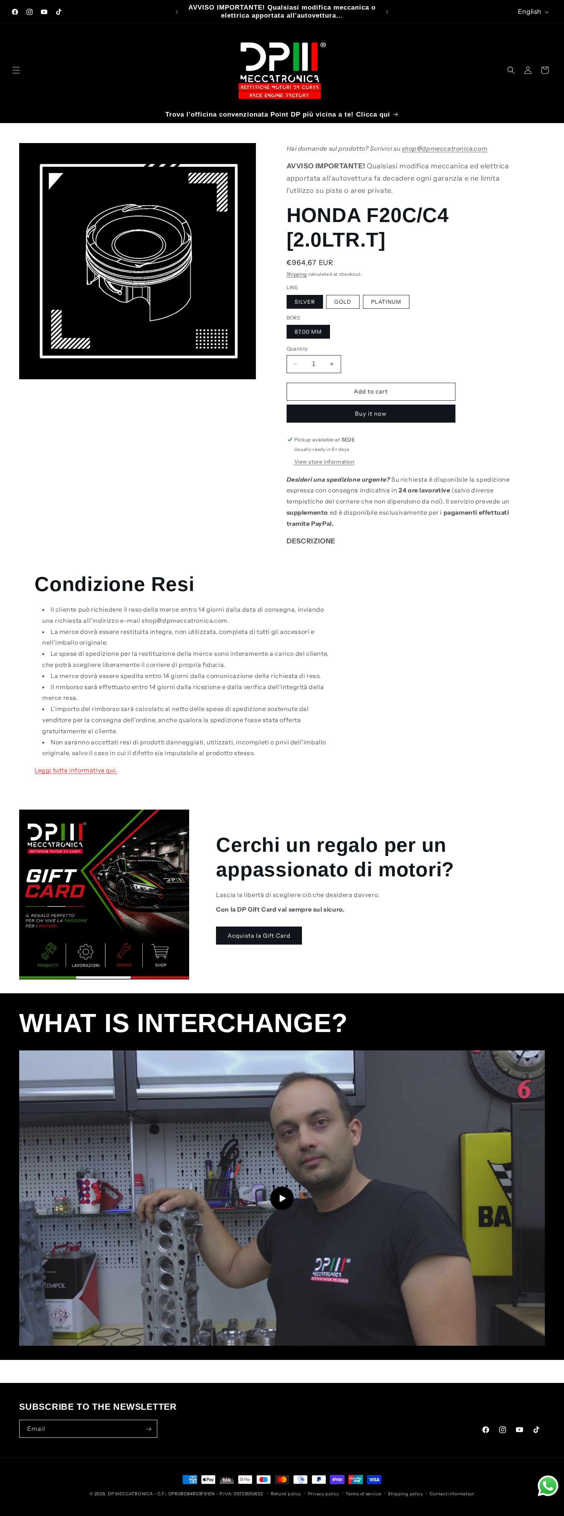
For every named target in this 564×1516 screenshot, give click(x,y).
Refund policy (286, 1493)
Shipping (297, 274)
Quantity (297, 349)
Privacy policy (323, 1493)
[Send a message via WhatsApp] (548, 1486)
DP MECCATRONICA (131, 1493)
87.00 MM (308, 331)
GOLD (342, 301)
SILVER (305, 301)
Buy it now (371, 413)
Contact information (452, 1493)
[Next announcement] (387, 12)
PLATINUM (386, 301)
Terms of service (363, 1493)
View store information (324, 461)
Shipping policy (405, 1493)
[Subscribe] (148, 1429)
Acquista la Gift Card (259, 935)
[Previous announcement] (176, 12)
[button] (16, 70)
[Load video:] (282, 1198)
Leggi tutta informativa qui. (76, 770)
